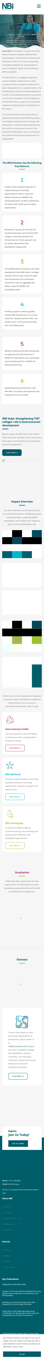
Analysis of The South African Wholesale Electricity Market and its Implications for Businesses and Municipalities (21, 1293)
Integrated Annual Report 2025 (14, 1284)
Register (7, 1256)
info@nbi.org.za (13, 1184)
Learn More (11, 452)
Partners (7, 1261)
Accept (22, 1354)
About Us (7, 1207)
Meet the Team (10, 1218)
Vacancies (8, 1230)
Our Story (8, 1213)
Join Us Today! (18, 1143)
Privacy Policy (17, 1347)
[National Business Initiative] (7, 9)
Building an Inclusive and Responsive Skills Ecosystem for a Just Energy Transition (18, 1303)
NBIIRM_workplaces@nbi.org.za (21, 1046)
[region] (22, 1346)
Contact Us (8, 1250)
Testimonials (9, 1224)
